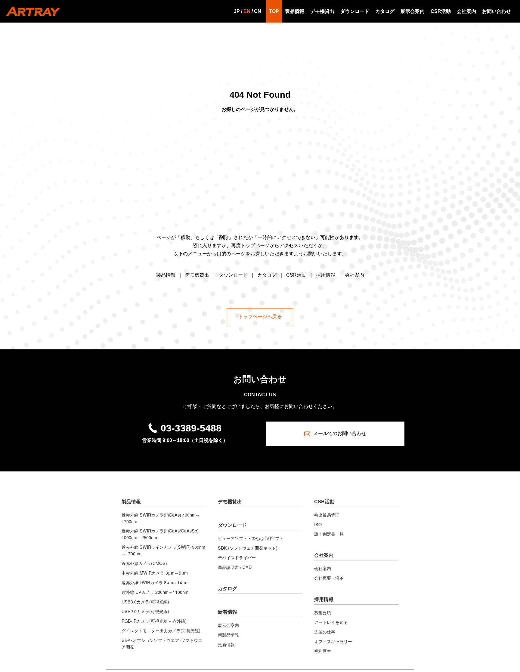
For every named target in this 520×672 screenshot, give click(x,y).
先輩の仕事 (324, 631)
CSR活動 (441, 11)
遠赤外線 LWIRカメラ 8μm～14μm (155, 582)
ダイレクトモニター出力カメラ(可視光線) (161, 630)
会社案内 (466, 11)
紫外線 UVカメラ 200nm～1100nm (155, 592)
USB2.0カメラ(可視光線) (145, 611)
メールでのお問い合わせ (339, 433)
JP (237, 11)
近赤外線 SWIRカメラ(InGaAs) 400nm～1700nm (161, 517)
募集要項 (322, 612)
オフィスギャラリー (333, 641)
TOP (274, 11)
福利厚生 (322, 651)
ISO (318, 524)
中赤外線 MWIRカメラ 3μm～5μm (155, 572)
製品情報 (294, 11)
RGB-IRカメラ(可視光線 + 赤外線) (154, 621)
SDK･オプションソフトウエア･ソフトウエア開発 (162, 643)
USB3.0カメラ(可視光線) (145, 601)
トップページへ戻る (260, 316)
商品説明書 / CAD (235, 567)
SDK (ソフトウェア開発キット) (247, 548)
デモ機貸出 (322, 11)
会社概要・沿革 (329, 578)
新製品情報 (228, 634)
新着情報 (227, 611)
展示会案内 (413, 11)
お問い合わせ (496, 11)
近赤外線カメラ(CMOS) (144, 563)
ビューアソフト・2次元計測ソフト (250, 538)
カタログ (385, 11)
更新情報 (226, 644)
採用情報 (325, 275)
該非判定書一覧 (329, 533)
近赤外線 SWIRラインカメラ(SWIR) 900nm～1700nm (163, 550)
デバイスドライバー (237, 557)
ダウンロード (354, 11)
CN (257, 11)
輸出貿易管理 (326, 514)
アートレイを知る (331, 622)
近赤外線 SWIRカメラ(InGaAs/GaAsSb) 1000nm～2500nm (160, 533)
